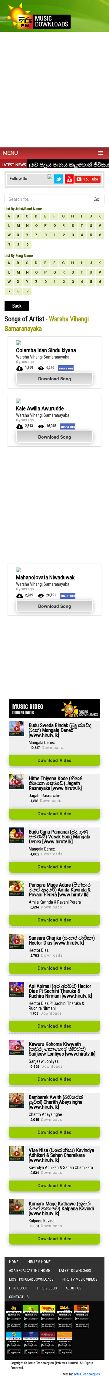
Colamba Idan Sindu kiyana (46, 350)
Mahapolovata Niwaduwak (45, 577)
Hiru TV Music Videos (79, 1279)
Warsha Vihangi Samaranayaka (42, 357)
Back (16, 306)
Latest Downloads (75, 1271)
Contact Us (18, 1297)
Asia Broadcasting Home (29, 1271)
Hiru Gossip (18, 1288)
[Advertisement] (54, 89)
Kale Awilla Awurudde (40, 408)
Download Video (54, 761)
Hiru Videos (47, 1288)
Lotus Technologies (87, 1374)
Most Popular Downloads (31, 1279)
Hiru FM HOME (39, 1262)
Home (13, 1262)
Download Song (54, 379)
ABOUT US (73, 1288)
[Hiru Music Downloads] (38, 15)
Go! (97, 199)
